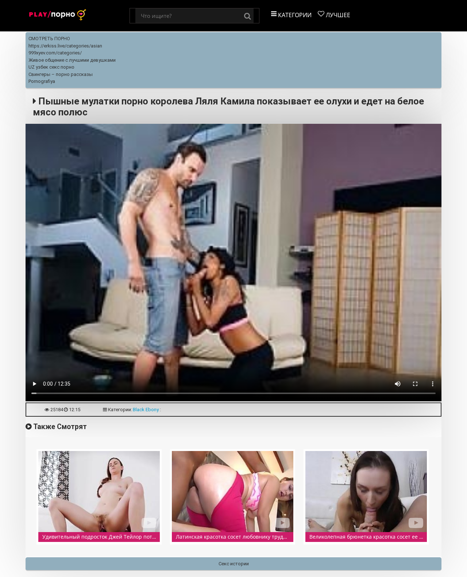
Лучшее (337, 15)
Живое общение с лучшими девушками (72, 60)
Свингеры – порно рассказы (60, 74)
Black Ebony (146, 409)
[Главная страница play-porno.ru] (77, 16)
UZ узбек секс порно (51, 67)
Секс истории (234, 563)
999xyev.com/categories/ (55, 53)
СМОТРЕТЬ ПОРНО (49, 38)
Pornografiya (41, 81)
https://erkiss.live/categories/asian (65, 46)
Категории (294, 15)
